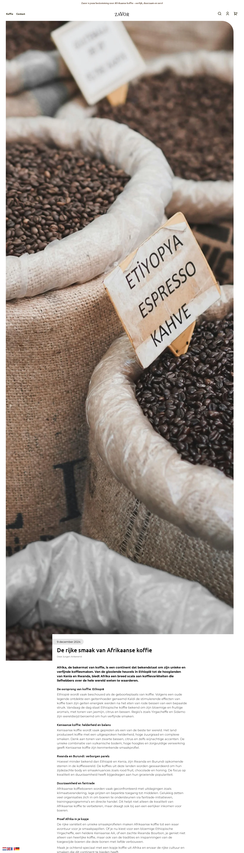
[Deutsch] (17, 848)
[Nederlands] (4, 848)
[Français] (13, 848)
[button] (219, 13)
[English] (9, 848)
